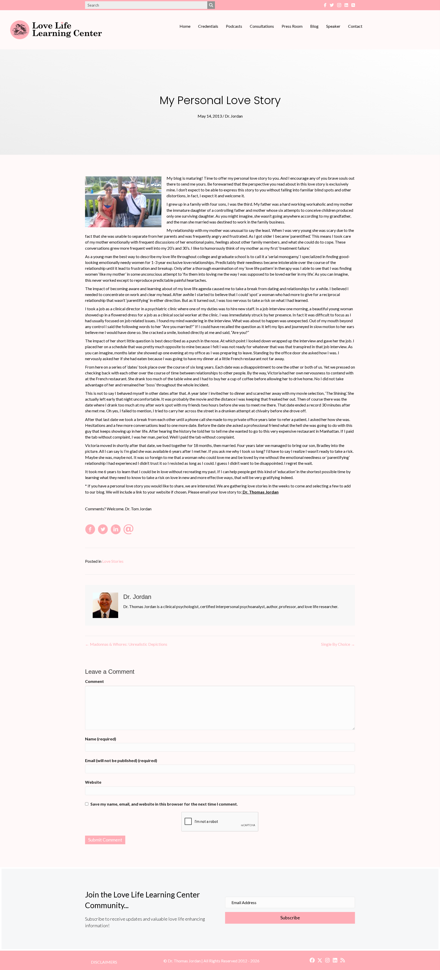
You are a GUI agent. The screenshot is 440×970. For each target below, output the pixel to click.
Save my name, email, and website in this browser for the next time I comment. (164, 804)
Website (93, 782)
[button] (290, 918)
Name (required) (100, 738)
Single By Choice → (338, 644)
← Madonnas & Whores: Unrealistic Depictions (126, 644)
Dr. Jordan (234, 116)
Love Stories (112, 561)
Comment (94, 681)
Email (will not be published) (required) (121, 760)
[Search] (211, 5)
